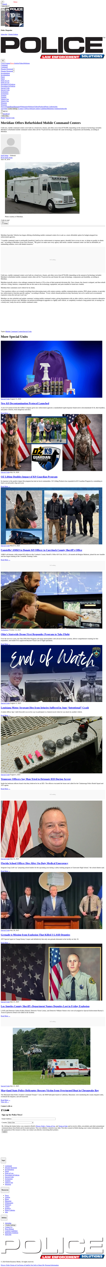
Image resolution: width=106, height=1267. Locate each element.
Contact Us (22, 108)
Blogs (12, 107)
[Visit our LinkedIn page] (6, 1111)
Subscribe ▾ (5, 6)
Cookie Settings (12, 108)
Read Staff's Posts (7, 157)
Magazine (17, 107)
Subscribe (4, 34)
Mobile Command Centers (14, 331)
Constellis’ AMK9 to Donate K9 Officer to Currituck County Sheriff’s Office (41, 550)
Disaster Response (7, 69)
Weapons (4, 103)
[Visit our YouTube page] (8, 1111)
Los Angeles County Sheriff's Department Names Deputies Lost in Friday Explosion (45, 1006)
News (15, 2)
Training (3, 95)
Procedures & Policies (8, 84)
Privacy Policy (5, 1265)
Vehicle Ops (5, 99)
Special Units (5, 88)
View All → (5, 1102)
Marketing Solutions (53, 108)
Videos (24, 2)
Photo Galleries (50, 107)
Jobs (56, 107)
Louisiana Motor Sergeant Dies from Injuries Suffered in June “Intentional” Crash (45, 707)
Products (42, 107)
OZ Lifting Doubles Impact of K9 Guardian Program (29, 476)
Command (4, 65)
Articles (19, 2)
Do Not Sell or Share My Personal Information (43, 1265)
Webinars (30, 2)
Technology (5, 92)
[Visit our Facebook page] (2, 1111)
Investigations (5, 73)
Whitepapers (24, 107)
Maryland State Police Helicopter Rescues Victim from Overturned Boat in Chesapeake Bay (50, 1090)
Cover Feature (8, 2)
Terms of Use (14, 1265)
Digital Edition (13, 34)
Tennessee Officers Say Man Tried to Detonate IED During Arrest (36, 779)
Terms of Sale (23, 1265)
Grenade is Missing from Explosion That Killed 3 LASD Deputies (35, 934)
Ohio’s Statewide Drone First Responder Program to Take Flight (35, 634)
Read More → (5, 413)
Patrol (3, 77)
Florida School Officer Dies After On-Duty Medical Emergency (34, 863)
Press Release (30, 108)
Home (3, 118)
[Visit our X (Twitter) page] (4, 1111)
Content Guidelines (41, 108)
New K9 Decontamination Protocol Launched (25, 403)
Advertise (4, 108)
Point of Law (5, 81)
